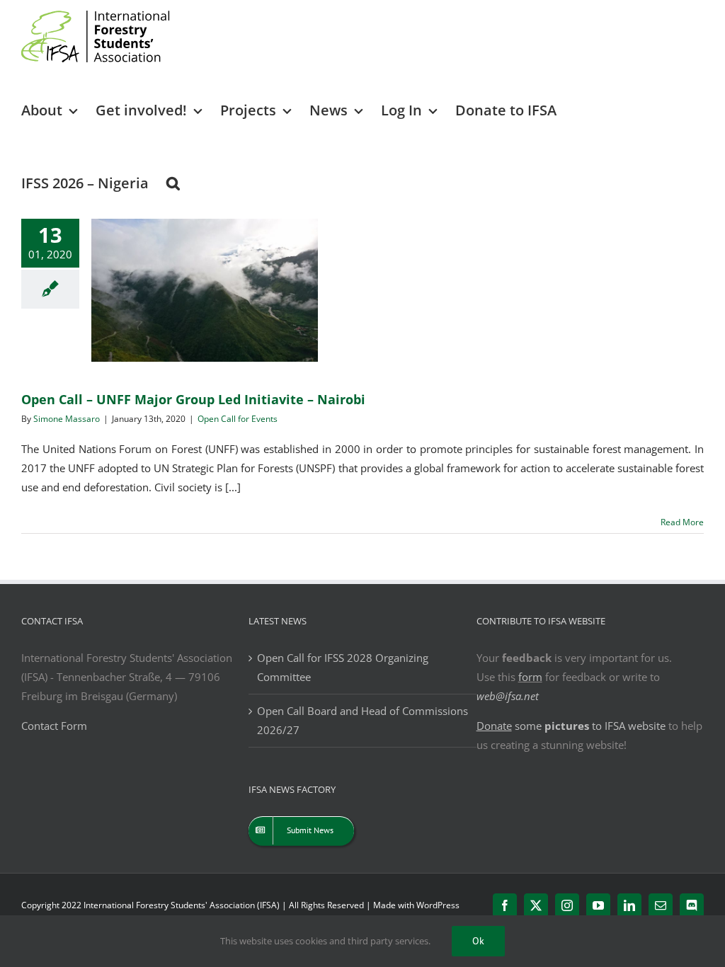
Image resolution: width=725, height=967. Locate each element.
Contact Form (54, 726)
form (530, 677)
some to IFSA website (571, 726)
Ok (478, 940)
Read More (682, 522)
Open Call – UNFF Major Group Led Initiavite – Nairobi (193, 399)
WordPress (437, 905)
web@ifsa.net (507, 696)
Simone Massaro (66, 419)
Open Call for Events (238, 419)
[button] (173, 182)
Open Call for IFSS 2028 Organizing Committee (342, 667)
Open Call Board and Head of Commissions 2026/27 (362, 720)
